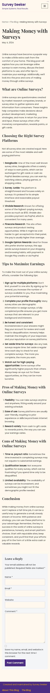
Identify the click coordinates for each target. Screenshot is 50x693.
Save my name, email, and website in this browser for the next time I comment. (24, 653)
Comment (11, 611)
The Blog (14, 22)
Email (8, 588)
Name (9, 576)
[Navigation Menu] (44, 6)
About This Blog (10, 690)
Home (5, 22)
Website (9, 599)
